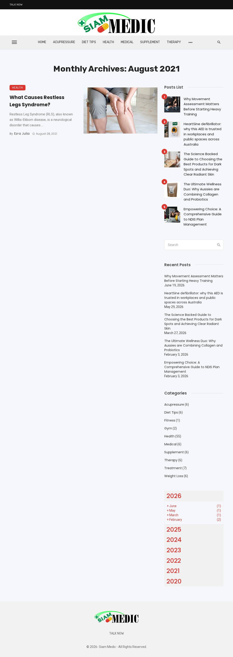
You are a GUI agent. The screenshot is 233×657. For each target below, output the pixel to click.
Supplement (150, 42)
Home (42, 42)
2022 (174, 560)
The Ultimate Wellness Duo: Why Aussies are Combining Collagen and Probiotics (202, 192)
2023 (174, 550)
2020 (174, 581)
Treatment (173, 468)
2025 (174, 529)
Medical (127, 42)
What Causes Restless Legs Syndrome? (37, 101)
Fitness (169, 420)
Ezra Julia (22, 133)
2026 (174, 495)
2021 (173, 570)
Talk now (16, 4)
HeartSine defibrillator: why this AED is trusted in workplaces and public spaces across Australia (202, 134)
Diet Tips (89, 42)
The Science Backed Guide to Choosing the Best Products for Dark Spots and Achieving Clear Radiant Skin (203, 164)
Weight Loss (173, 476)
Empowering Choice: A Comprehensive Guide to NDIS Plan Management (203, 217)
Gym (168, 428)
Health (108, 42)
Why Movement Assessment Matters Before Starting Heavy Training (202, 107)
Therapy (174, 42)
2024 (174, 539)
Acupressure (64, 42)
